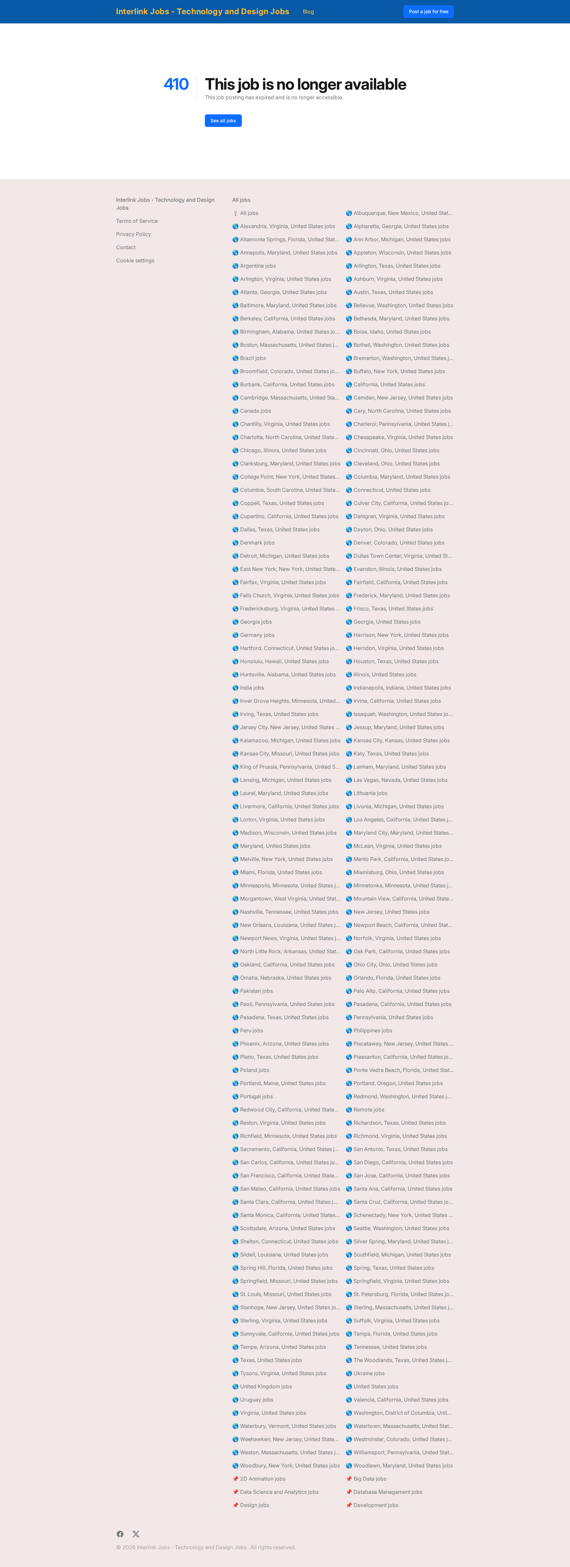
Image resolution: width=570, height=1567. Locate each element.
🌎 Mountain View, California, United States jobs (400, 898)
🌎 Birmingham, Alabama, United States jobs (286, 331)
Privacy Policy (133, 234)
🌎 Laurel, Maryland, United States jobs (280, 793)
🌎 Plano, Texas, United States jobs (275, 1056)
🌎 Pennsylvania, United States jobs (389, 1017)
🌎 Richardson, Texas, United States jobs (396, 1122)
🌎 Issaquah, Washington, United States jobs (400, 714)
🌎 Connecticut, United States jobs (388, 490)
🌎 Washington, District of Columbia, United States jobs (400, 1412)
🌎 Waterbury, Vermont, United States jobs (284, 1426)
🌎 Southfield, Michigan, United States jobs (398, 1254)
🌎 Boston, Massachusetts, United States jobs (286, 344)
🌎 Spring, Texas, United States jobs (390, 1267)
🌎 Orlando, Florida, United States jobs (393, 977)
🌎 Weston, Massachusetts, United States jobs (286, 1452)
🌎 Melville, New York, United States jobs (282, 859)
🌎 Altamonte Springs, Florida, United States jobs (286, 239)
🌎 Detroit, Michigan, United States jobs (280, 555)
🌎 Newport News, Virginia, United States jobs (286, 938)
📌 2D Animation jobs (258, 1478)
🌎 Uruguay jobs (252, 1399)
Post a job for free (428, 11)
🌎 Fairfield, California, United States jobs (397, 582)
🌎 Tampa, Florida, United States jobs (391, 1333)
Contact (126, 247)
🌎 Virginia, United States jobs (269, 1412)
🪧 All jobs (245, 213)
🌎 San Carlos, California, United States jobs (286, 1162)
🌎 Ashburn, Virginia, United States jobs (394, 279)
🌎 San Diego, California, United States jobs (399, 1162)
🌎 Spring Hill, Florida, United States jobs (282, 1267)
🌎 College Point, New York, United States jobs (286, 476)
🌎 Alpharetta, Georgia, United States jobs (397, 226)
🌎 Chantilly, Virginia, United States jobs (281, 424)
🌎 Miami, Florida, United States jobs (277, 872)
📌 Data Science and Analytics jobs (275, 1492)
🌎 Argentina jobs (254, 265)
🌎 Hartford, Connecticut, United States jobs (286, 648)
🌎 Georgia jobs (252, 621)
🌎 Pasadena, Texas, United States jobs (280, 1017)
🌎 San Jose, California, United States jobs (398, 1175)
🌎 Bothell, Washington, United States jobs (397, 344)
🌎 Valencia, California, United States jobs (397, 1399)
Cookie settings (135, 260)
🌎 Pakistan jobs (252, 991)
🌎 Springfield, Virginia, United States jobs (397, 1281)
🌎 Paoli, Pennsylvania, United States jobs (283, 1004)
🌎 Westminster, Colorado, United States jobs (400, 1439)
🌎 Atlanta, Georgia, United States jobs (279, 292)
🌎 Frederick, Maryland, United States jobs (398, 595)
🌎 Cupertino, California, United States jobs (285, 516)
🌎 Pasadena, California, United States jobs (399, 1004)
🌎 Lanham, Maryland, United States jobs (396, 766)
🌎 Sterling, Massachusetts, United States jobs (400, 1307)
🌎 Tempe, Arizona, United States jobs (279, 1347)
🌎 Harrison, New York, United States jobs (397, 635)
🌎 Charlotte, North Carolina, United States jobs (286, 437)
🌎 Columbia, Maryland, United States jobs (398, 476)
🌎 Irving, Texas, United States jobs (275, 714)
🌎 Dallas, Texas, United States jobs (276, 529)
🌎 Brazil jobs (249, 358)
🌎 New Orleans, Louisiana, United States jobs (286, 925)
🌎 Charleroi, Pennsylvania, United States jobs (400, 424)
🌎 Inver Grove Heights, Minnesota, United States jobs (286, 700)
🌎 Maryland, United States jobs (271, 846)
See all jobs (223, 120)
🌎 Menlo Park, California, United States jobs (400, 859)
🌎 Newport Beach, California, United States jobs (400, 925)
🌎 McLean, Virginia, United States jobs (394, 846)
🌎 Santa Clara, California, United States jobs (286, 1201)
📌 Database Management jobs (384, 1492)
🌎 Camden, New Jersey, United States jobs (399, 397)
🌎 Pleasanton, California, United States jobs (400, 1056)
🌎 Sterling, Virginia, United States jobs (280, 1320)
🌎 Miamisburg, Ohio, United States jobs (395, 872)
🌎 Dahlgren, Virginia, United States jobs (395, 516)
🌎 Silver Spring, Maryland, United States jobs (400, 1241)
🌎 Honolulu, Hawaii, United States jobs (280, 661)
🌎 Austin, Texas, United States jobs (389, 292)
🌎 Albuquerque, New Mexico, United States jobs (400, 213)
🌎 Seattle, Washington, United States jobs (397, 1228)
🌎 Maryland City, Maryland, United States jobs (400, 832)
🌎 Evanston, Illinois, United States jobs (394, 569)
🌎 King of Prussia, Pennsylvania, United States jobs (286, 766)
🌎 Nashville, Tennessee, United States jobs (285, 911)
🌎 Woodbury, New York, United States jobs (286, 1465)
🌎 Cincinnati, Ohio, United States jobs (392, 450)
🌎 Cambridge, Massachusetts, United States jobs (286, 397)
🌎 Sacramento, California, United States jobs (286, 1149)
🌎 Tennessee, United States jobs (386, 1347)
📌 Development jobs (372, 1505)
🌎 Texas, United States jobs (267, 1360)
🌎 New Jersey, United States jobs (387, 911)
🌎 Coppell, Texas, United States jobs (278, 503)
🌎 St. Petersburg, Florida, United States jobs (400, 1294)
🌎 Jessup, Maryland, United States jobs (395, 727)
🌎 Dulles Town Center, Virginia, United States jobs (400, 555)
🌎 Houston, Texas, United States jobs (392, 661)
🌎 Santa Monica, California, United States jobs (286, 1215)
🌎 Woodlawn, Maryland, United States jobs (399, 1465)
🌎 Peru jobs (247, 1030)
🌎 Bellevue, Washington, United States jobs (399, 305)
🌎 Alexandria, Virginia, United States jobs (283, 226)
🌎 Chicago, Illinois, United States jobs (279, 450)
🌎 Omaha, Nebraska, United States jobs (281, 977)
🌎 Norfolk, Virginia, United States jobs (393, 938)
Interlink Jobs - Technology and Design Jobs (203, 11)
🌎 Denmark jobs (253, 542)
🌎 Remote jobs (365, 1109)
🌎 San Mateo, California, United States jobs (286, 1188)
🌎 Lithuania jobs (367, 793)
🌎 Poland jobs (250, 1070)
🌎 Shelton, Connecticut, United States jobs (285, 1241)
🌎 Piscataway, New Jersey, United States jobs (400, 1043)
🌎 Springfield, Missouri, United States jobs (285, 1281)
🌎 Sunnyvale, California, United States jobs (285, 1333)
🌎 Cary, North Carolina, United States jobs (398, 410)
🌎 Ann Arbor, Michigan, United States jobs (398, 239)
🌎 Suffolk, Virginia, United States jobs (393, 1320)
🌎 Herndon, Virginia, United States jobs (395, 648)
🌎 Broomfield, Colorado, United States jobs (286, 371)
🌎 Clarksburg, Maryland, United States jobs (286, 463)
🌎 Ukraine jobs (365, 1373)
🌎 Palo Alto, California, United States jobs (398, 991)
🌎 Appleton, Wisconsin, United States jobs (398, 252)
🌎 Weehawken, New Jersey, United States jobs (286, 1439)
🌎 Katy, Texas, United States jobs (387, 753)
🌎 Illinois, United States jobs (381, 674)
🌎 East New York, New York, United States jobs (286, 569)
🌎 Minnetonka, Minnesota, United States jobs (400, 885)
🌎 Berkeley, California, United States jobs (283, 318)
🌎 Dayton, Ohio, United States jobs (389, 529)
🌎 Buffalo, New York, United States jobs (395, 371)
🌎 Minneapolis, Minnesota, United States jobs (286, 885)
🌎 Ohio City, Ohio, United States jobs (391, 964)
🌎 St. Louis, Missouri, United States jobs (282, 1294)
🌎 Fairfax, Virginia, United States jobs (279, 582)
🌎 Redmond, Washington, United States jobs (400, 1096)
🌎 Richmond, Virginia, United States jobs (396, 1136)
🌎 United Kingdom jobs (262, 1386)
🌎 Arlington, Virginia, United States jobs (281, 279)
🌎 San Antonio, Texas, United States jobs (397, 1149)
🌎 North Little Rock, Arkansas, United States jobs (286, 951)
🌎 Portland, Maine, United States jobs (279, 1083)
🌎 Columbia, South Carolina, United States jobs (286, 490)
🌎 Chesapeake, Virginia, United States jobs (399, 437)
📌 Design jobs (250, 1505)
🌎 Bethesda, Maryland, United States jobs (397, 318)
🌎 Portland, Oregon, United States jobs (394, 1083)
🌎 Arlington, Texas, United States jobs (393, 265)
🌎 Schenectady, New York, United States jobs (400, 1215)
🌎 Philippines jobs (369, 1030)
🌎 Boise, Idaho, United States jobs (388, 331)
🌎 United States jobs (372, 1386)
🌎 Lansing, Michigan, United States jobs (282, 780)
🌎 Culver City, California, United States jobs (400, 503)
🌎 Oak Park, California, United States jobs (398, 951)
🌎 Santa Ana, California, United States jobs (399, 1188)
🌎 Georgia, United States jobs (383, 621)
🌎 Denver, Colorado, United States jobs (395, 542)
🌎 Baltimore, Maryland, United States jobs (284, 305)
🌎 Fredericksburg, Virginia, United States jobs (286, 608)
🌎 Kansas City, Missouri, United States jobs (285, 753)
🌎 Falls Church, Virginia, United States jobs (285, 595)
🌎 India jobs (248, 687)
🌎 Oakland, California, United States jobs (283, 964)
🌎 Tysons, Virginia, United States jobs (279, 1373)
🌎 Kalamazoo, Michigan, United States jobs (286, 740)
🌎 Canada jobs (251, 410)
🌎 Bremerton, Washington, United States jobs (400, 358)
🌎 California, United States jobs (385, 384)
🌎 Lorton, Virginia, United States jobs (278, 819)
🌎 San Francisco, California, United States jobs (286, 1175)
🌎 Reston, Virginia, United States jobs (279, 1122)
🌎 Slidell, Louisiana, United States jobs (280, 1254)
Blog (308, 11)
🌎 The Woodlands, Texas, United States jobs (400, 1360)
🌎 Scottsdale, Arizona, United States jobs (283, 1228)
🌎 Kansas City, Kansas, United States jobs (398, 740)
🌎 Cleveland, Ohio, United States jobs (393, 463)
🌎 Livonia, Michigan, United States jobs (395, 806)
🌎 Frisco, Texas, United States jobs (389, 608)
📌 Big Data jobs (366, 1478)
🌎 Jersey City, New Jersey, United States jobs (286, 727)
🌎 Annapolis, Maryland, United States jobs (284, 252)
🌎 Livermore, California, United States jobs (285, 806)
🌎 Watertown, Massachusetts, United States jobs (400, 1426)
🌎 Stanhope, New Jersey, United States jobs (286, 1307)
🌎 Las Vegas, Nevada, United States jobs (397, 780)
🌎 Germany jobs (253, 635)
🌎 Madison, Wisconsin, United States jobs (284, 832)
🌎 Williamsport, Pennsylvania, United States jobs (400, 1452)
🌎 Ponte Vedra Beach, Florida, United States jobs (400, 1070)
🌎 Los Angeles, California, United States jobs (400, 819)
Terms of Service (137, 221)
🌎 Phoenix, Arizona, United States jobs (280, 1043)
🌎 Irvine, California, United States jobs (393, 700)
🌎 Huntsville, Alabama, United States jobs (284, 674)
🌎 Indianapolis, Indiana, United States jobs (398, 687)
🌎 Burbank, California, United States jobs (283, 384)
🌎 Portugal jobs (252, 1096)
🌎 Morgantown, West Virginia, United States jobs (286, 898)
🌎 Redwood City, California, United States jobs (286, 1109)
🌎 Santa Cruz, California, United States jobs (400, 1201)
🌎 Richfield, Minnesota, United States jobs (284, 1136)
